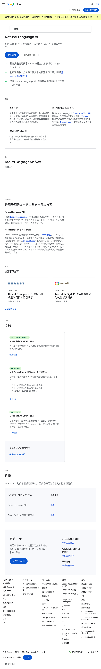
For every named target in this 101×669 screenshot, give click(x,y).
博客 (4, 623)
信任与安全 (7, 591)
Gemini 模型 (46, 235)
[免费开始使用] (19, 561)
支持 (63, 610)
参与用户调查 (86, 627)
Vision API (86, 116)
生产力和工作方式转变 (50, 609)
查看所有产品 (68, 565)
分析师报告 (7, 615)
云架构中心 (66, 617)
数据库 (44, 588)
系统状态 (65, 639)
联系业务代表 (68, 543)
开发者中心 (85, 604)
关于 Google (7, 652)
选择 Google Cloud (10, 587)
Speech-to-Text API (82, 113)
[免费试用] (12, 55)
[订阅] (27, 657)
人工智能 (45, 600)
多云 (4, 599)
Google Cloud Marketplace (67, 601)
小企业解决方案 (48, 621)
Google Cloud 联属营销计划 (70, 585)
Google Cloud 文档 (69, 590)
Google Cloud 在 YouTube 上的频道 (88, 613)
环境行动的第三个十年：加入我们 (85, 652)
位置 (4, 607)
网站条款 (25, 652)
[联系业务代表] (30, 55)
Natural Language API (18, 217)
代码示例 (65, 614)
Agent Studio (29, 241)
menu (3, 4)
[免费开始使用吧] (91, 10)
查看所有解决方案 (49, 625)
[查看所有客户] (10, 310)
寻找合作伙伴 (68, 555)
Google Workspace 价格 (31, 589)
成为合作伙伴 (86, 592)
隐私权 (17, 652)
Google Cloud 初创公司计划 (70, 634)
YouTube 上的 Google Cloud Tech (89, 618)
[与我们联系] (75, 10)
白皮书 (5, 619)
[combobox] (12, 664)
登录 (97, 4)
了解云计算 (66, 606)
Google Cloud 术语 (38, 652)
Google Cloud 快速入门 (70, 595)
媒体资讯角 (85, 608)
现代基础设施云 (9, 595)
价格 (52, 505)
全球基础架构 (8, 603)
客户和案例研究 (9, 611)
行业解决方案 (47, 614)
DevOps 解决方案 (48, 617)
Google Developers (69, 629)
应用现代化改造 (48, 592)
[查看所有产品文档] (17, 455)
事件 (83, 596)
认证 (63, 625)
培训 (63, 621)
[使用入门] (13, 399)
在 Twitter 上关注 (88, 623)
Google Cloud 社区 (88, 637)
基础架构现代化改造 (50, 584)
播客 (83, 600)
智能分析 (45, 596)
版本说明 (65, 643)
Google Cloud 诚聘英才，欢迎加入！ (89, 632)
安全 (44, 604)
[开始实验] (13, 433)
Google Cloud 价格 (30, 584)
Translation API (66, 122)
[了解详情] (13, 355)
